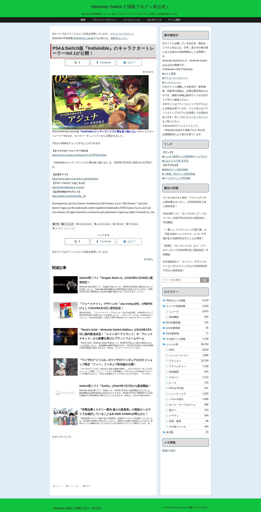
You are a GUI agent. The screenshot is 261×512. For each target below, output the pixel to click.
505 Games (133, 224)
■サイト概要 (169, 73)
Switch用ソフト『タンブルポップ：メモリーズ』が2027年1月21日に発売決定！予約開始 (184, 218)
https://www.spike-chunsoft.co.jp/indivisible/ (75, 178)
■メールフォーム (171, 82)
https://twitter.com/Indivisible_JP (69, 196)
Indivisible (119, 224)
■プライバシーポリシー (175, 78)
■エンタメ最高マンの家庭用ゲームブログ (184, 156)
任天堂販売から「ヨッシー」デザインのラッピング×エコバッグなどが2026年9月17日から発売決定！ (185, 266)
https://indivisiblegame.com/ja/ (68, 187)
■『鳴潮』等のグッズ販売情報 (178, 174)
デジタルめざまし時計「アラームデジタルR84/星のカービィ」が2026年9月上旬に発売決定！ (184, 202)
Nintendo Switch (85, 224)
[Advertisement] (103, 460)
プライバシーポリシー (122, 34)
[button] (204, 280)
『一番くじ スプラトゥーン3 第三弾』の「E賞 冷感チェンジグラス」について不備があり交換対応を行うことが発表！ (184, 234)
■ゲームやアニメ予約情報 (176, 178)
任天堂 (168, 65)
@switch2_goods (84, 38)
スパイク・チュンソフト (65, 228)
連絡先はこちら (119, 38)
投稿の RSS (168, 450)
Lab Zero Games (104, 224)
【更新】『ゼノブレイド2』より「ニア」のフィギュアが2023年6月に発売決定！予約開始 (185, 250)
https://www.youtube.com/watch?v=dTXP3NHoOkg (79, 155)
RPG (57, 224)
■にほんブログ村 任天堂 (175, 161)
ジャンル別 (68, 224)
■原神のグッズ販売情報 (175, 169)
